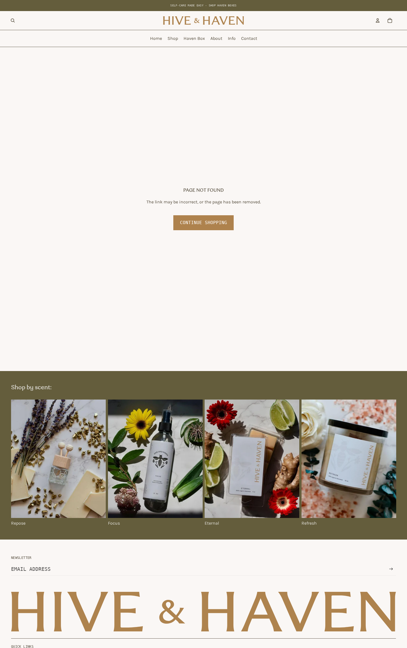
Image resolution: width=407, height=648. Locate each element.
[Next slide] (97, 459)
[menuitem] (156, 38)
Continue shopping (203, 222)
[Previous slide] (19, 459)
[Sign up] (391, 569)
